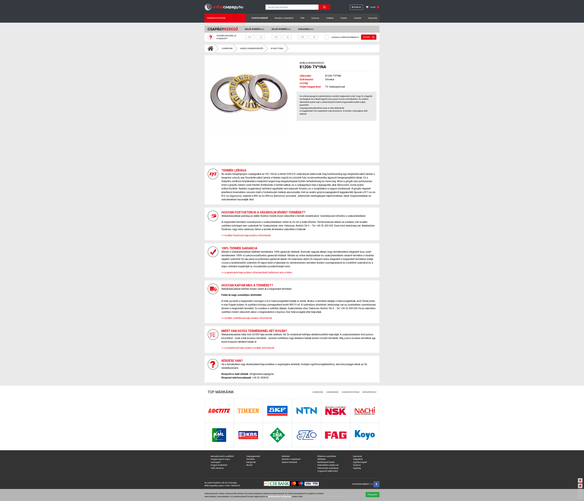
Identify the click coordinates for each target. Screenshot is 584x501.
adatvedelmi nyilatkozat (279, 496)
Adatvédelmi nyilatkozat (328, 465)
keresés (366, 37)
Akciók (249, 465)
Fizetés (343, 18)
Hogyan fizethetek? (219, 465)
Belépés (357, 7)
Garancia (315, 18)
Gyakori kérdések (289, 462)
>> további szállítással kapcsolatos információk (246, 318)
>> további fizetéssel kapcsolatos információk (246, 235)
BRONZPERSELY (369, 392)
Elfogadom (372, 494)
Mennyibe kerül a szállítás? (222, 456)
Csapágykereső (259, 18)
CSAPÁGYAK (227, 48)
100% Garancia (217, 468)
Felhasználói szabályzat (328, 468)
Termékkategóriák (216, 18)
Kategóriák (251, 462)
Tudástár (357, 18)
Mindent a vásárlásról (284, 18)
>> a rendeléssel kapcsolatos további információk (247, 347)
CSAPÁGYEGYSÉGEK (351, 392)
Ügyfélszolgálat (360, 462)
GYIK (302, 18)
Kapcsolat (372, 18)
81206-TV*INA (277, 48)
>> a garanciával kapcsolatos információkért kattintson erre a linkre (256, 272)
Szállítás (330, 18)
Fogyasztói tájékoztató (327, 471)
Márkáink (286, 456)
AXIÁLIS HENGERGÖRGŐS (251, 48)
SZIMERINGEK (332, 392)
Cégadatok (358, 459)
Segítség (357, 468)
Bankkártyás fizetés (326, 462)
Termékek (250, 459)
